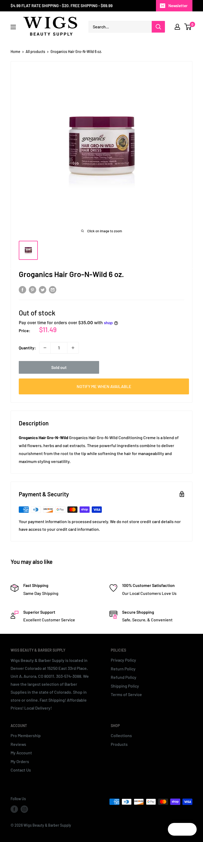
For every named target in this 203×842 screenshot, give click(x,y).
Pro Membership (26, 735)
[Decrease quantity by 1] (44, 347)
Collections (121, 735)
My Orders (20, 761)
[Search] (158, 27)
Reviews (18, 744)
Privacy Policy (123, 659)
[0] (188, 27)
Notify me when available (104, 386)
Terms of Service (126, 694)
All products (35, 51)
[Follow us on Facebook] (14, 809)
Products (119, 744)
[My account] (177, 27)
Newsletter (178, 5)
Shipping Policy (125, 685)
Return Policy (123, 668)
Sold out (59, 367)
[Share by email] (52, 289)
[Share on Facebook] (22, 289)
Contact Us (21, 769)
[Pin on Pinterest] (32, 289)
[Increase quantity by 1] (73, 347)
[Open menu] (13, 27)
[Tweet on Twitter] (42, 289)
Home (15, 51)
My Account (21, 752)
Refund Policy (123, 677)
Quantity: (27, 347)
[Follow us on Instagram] (24, 809)
